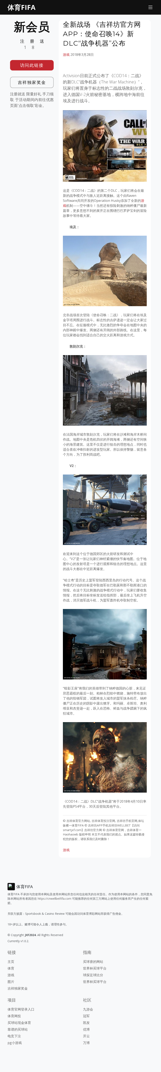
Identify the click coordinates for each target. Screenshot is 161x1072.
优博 (86, 1029)
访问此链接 (32, 65)
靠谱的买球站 (18, 1029)
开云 (86, 1036)
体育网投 (14, 1016)
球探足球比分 (93, 975)
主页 (11, 961)
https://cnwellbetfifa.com (54, 899)
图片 (11, 981)
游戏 (66, 54)
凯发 (86, 1022)
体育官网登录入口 (21, 1009)
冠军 (86, 1016)
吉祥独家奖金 (32, 82)
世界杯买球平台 (94, 968)
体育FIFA (21, 7)
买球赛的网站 (93, 961)
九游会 (88, 1009)
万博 (86, 1042)
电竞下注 (14, 1036)
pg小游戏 (15, 1042)
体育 (11, 968)
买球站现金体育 (19, 1022)
